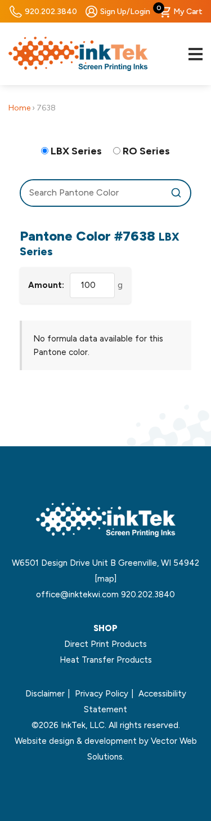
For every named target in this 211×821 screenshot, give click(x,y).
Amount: (46, 285)
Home (19, 108)
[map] (105, 579)
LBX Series (76, 151)
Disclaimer (45, 694)
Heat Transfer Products (106, 660)
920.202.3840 (51, 11)
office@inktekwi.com (77, 594)
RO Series (146, 151)
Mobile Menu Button (195, 54)
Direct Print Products (105, 644)
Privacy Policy (101, 694)
